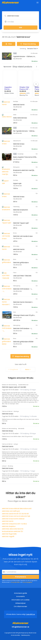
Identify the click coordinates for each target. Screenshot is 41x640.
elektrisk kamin (19, 104)
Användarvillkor (15, 582)
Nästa (27, 369)
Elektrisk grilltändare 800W (23, 342)
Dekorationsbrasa (20, 118)
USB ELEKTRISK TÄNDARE (22, 276)
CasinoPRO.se (30, 614)
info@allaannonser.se (20, 627)
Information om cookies (20, 600)
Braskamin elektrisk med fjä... (24, 170)
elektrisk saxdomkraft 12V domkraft (15, 514)
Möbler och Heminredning (9, 385)
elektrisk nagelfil (8, 536)
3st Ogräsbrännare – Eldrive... (24, 131)
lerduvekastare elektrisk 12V (12, 531)
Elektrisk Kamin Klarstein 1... (23, 302)
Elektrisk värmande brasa (23, 236)
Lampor (4, 466)
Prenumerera (20, 577)
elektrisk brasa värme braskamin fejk (16, 516)
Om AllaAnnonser (20, 606)
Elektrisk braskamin (20, 210)
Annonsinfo (20, 596)
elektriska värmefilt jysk (11, 511)
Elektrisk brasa (18, 144)
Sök (20, 27)
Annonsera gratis (20, 593)
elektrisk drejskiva (8, 526)
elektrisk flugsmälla (9, 534)
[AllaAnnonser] (10, 2)
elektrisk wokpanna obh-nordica (14, 524)
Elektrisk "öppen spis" (21, 223)
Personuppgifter (27, 582)
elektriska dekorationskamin (12, 529)
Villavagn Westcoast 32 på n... (24, 315)
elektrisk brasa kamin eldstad (13, 519)
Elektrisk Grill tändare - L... (22, 289)
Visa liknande (17, 59)
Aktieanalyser (20, 603)
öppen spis (17, 183)
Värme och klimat (7, 411)
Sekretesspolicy (25, 635)
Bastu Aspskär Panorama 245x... (25, 157)
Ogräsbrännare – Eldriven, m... (24, 56)
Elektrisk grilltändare (21, 262)
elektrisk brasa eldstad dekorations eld (16, 508)
